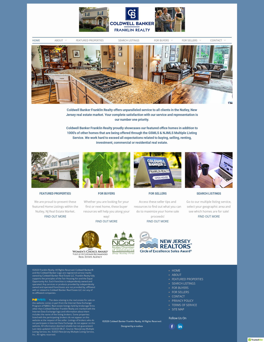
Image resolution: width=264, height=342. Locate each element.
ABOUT (59, 40)
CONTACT (216, 40)
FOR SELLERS (189, 40)
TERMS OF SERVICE (184, 305)
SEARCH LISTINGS (128, 40)
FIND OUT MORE (55, 216)
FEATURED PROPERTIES (90, 40)
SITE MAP (178, 309)
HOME (36, 40)
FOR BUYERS (161, 40)
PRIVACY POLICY (182, 301)
